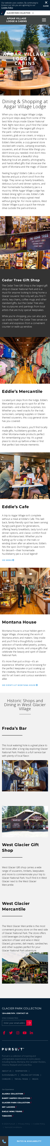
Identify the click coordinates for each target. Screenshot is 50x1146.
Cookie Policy (7, 7)
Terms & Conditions (13, 1127)
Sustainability (9, 1075)
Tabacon (7, 1116)
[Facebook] (3, 1033)
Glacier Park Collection (16, 1102)
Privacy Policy (24, 1124)
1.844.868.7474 (8, 1013)
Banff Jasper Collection (16, 1098)
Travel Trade (21, 1079)
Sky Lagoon (8, 1107)
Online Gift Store (30, 1075)
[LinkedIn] (31, 1033)
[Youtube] (24, 1033)
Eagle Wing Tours (12, 1111)
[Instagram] (17, 1033)
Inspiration (21, 1071)
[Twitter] (10, 1033)
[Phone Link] (4, 1141)
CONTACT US (22, 1013)
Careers (6, 1079)
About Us (6, 1071)
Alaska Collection (12, 1094)
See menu (7, 560)
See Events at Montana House (18, 685)
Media (35, 1079)
